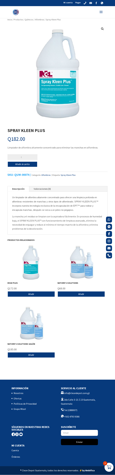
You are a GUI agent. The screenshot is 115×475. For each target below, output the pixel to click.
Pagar (78, 2)
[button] (102, 29)
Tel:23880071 (70, 410)
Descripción (18, 188)
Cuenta (15, 450)
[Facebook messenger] (109, 227)
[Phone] (109, 255)
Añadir (31, 294)
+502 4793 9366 (72, 416)
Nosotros (18, 393)
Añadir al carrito (22, 164)
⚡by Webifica (87, 470)
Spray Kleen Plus (68, 175)
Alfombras (39, 19)
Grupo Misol (20, 408)
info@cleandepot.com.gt (77, 393)
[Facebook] (109, 234)
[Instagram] (109, 241)
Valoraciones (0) (42, 188)
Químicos (29, 19)
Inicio (9, 19)
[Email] (109, 248)
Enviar (79, 441)
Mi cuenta (68, 2)
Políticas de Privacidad (25, 403)
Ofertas (18, 398)
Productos (18, 19)
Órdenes (16, 456)
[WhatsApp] (109, 220)
